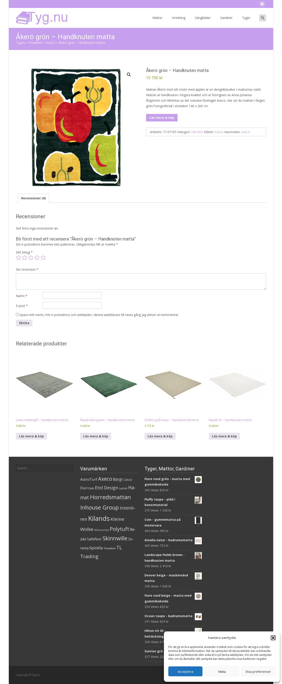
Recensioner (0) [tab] (33, 198)
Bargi (117, 479)
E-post (22, 306)
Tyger (246, 18)
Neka (222, 671)
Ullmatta (197, 132)
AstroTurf (88, 479)
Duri (83, 488)
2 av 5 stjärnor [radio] (24, 257)
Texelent (109, 548)
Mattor (157, 18)
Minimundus (101, 530)
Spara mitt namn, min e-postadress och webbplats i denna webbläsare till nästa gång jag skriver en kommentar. (99, 315)
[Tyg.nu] (38, 17)
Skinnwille (115, 538)
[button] (273, 638)
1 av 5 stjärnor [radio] (18, 257)
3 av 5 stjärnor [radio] (30, 257)
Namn (21, 296)
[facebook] (262, 5)
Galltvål (123, 488)
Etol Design (106, 488)
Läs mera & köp (161, 118)
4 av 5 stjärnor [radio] (37, 257)
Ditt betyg (24, 252)
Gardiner (226, 18)
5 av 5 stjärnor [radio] (43, 257)
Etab (91, 488)
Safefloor (94, 539)
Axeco (219, 132)
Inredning (178, 18)
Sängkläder (203, 18)
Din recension (27, 269)
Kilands (99, 518)
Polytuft (119, 528)
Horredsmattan (110, 497)
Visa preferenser (258, 671)
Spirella (96, 547)
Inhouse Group (99, 507)
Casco (127, 479)
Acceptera (185, 671)
